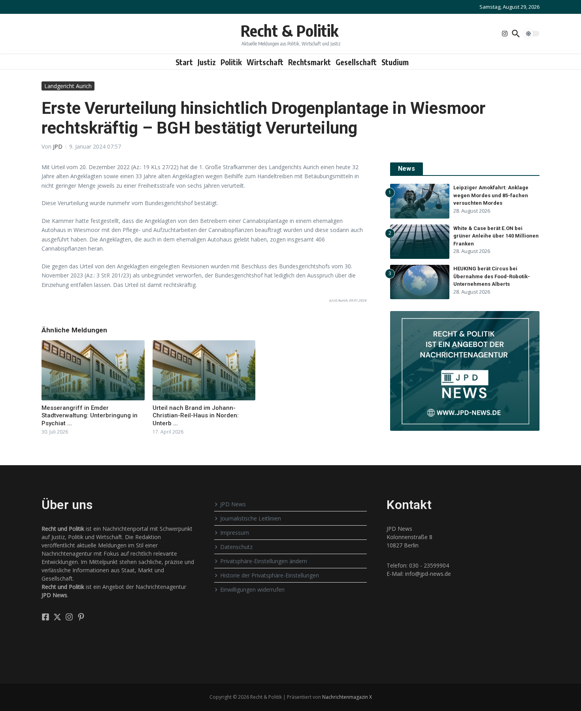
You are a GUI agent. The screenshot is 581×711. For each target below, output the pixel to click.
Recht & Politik (289, 30)
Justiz (207, 62)
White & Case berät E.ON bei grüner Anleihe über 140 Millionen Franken (496, 236)
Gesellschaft (356, 62)
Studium (395, 62)
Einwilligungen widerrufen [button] (252, 589)
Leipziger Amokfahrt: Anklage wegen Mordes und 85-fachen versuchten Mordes (490, 195)
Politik (231, 62)
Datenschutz (236, 547)
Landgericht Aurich (68, 86)
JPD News (233, 504)
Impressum (234, 532)
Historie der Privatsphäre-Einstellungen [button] (269, 575)
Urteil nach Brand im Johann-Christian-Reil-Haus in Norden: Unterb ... (196, 415)
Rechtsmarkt (309, 62)
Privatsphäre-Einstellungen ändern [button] (263, 561)
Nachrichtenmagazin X (347, 697)
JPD (57, 146)
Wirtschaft (265, 62)
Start (184, 62)
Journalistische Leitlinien (250, 518)
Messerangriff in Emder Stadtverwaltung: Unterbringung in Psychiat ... (90, 415)
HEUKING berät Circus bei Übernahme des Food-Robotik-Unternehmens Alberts (491, 276)
